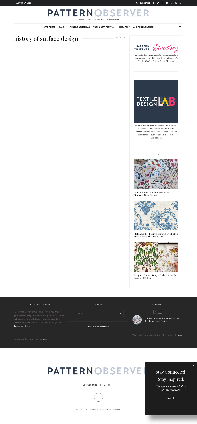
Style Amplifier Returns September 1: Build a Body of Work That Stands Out (156, 235)
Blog (61, 27)
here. (179, 335)
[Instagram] (162, 3)
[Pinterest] (167, 3)
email (45, 339)
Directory (124, 27)
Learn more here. (22, 326)
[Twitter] (158, 3)
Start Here (49, 27)
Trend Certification (104, 27)
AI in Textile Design (143, 27)
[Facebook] (154, 3)
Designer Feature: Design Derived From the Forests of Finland (155, 276)
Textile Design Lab (80, 27)
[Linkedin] (171, 3)
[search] (120, 313)
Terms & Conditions (98, 327)
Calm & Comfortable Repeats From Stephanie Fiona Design (151, 193)
